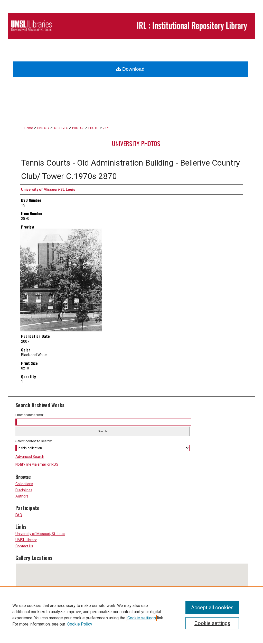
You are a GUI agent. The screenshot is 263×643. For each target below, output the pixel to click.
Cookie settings (141, 617)
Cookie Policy (79, 624)
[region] (131, 614)
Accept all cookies (212, 607)
